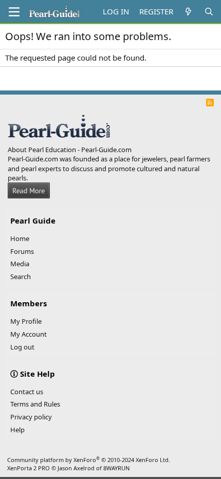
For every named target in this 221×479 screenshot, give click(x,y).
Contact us (26, 391)
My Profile (26, 321)
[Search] (209, 11)
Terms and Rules (35, 404)
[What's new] (188, 11)
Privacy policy (31, 416)
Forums (22, 251)
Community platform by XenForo (88, 460)
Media (19, 263)
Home (19, 238)
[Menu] (14, 12)
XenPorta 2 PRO (28, 468)
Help (17, 429)
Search (20, 276)
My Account (28, 334)
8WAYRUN (116, 468)
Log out (22, 347)
